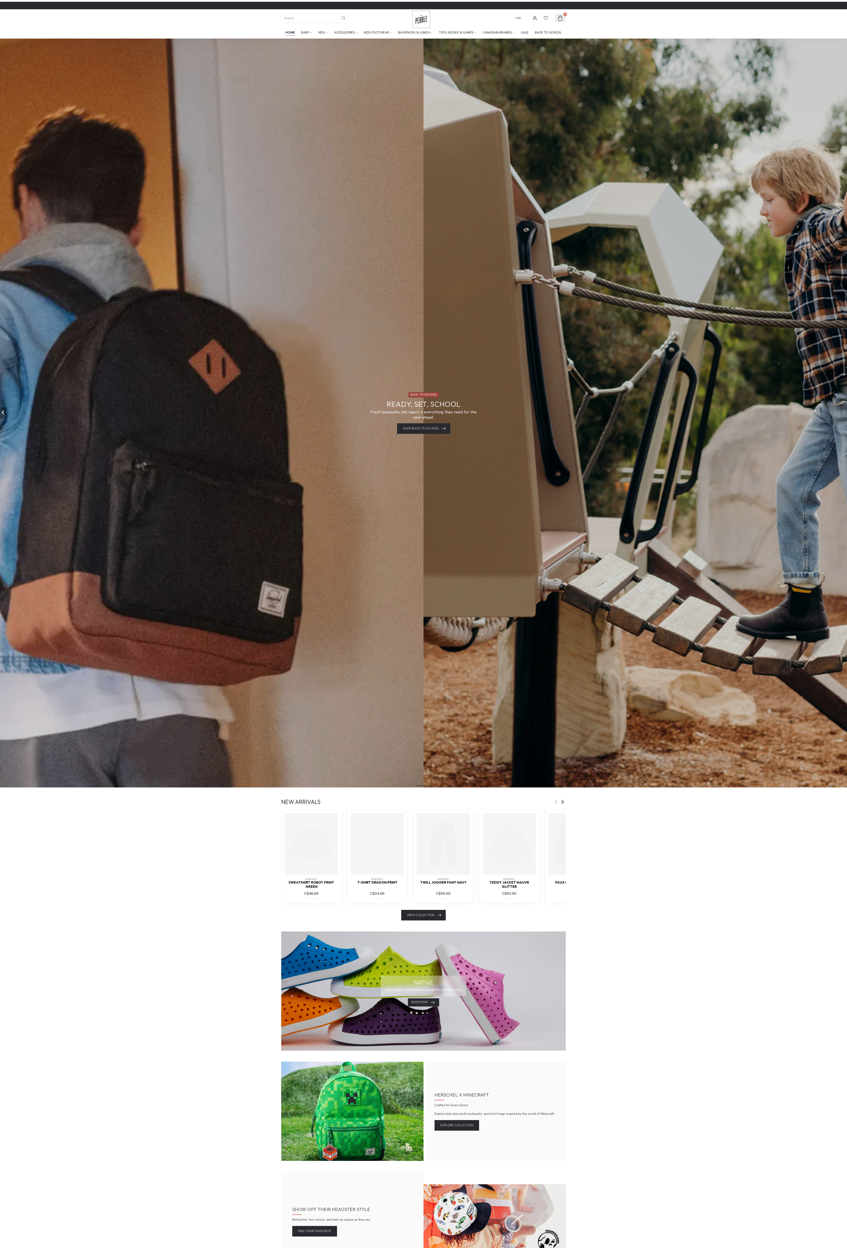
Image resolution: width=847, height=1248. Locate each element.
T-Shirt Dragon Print (377, 882)
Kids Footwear (376, 32)
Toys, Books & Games (456, 32)
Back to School (548, 32)
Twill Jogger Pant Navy (443, 882)
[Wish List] (546, 18)
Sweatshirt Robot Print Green (311, 884)
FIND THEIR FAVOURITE (314, 1231)
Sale (524, 32)
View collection (421, 915)
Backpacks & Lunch (414, 32)
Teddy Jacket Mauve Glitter (509, 884)
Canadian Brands (497, 32)
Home (290, 32)
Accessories (344, 32)
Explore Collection (456, 1125)
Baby (305, 32)
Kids (322, 32)
